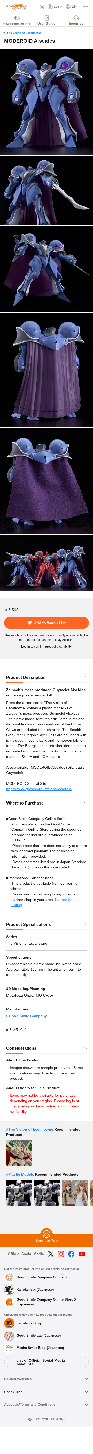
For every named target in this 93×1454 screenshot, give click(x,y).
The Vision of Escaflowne (24, 32)
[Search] (34, 6)
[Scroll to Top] (46, 1234)
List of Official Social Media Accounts (40, 1362)
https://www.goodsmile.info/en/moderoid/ (39, 789)
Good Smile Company (28, 1016)
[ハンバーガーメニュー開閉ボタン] (86, 7)
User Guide (13, 1392)
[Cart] (41, 6)
